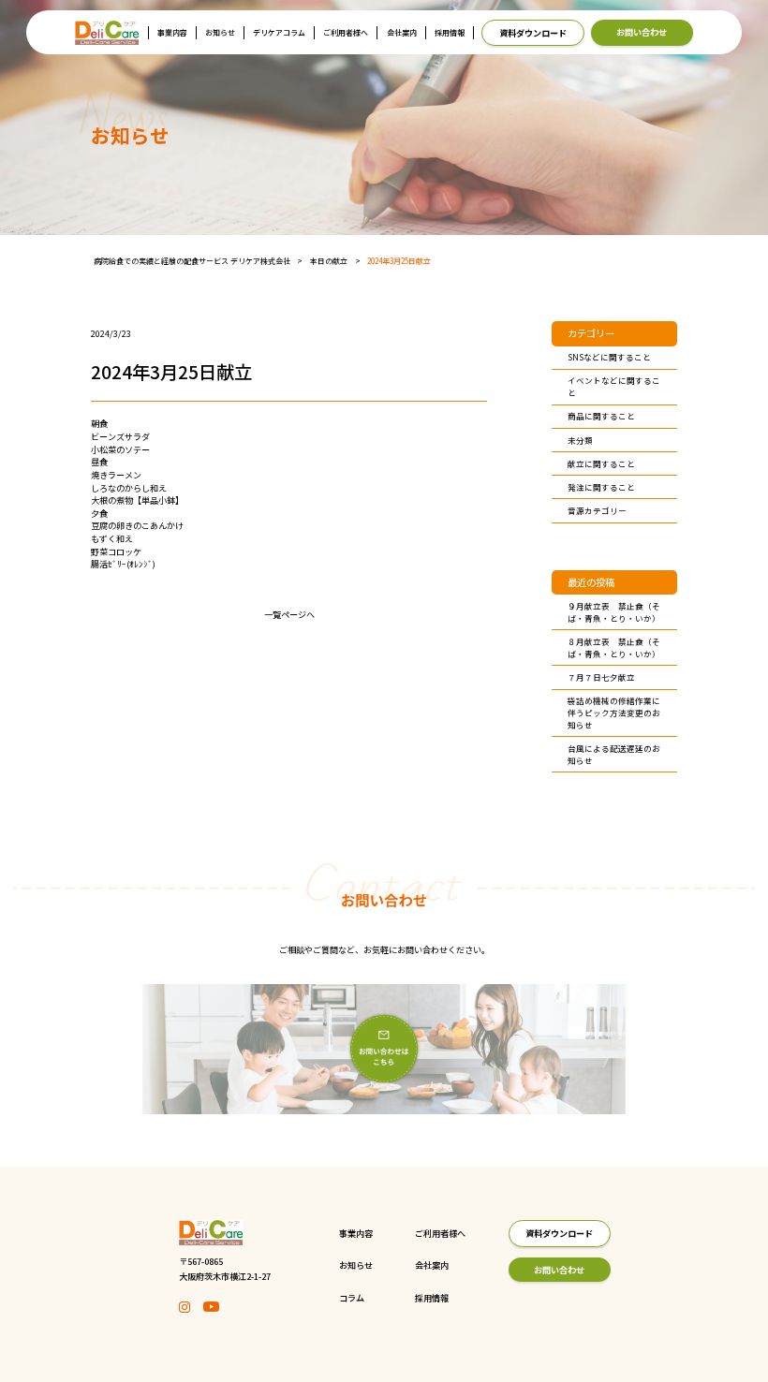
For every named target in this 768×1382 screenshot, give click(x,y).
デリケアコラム (279, 32)
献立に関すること (601, 463)
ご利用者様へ (345, 32)
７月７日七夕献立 (601, 677)
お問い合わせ (641, 31)
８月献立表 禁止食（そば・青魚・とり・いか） (614, 647)
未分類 (580, 440)
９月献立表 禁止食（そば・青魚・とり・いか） (614, 612)
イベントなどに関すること (614, 386)
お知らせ (220, 32)
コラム (351, 1297)
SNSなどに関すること (609, 356)
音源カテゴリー (597, 510)
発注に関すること (601, 487)
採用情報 (450, 32)
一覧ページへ (289, 614)
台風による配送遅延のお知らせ (614, 754)
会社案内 (402, 32)
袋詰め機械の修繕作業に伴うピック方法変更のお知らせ (614, 712)
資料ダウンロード (533, 32)
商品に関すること (601, 415)
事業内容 (172, 32)
